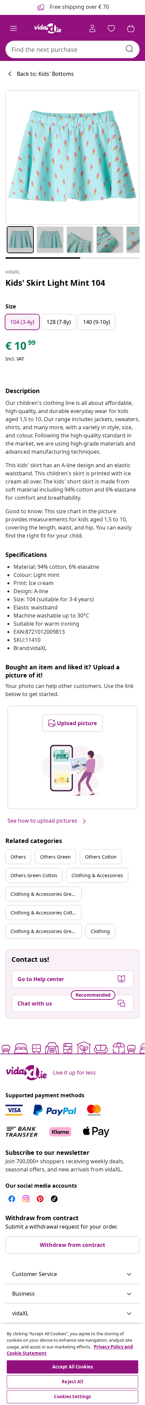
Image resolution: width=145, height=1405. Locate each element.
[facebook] (11, 1198)
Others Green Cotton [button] (33, 875)
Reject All (72, 1382)
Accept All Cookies (72, 1367)
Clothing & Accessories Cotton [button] (44, 912)
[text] (20, 347)
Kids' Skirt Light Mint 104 (55, 282)
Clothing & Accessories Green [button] (43, 894)
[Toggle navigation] (13, 28)
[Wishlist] (111, 28)
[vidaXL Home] (47, 28)
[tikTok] (54, 1198)
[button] (72, 1274)
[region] (72, 1364)
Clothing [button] (100, 931)
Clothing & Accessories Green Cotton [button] (45, 931)
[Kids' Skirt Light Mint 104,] (72, 157)
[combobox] (72, 49)
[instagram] (26, 1198)
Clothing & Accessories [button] (97, 875)
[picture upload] (72, 770)
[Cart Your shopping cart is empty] (130, 28)
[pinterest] (40, 1198)
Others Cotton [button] (101, 856)
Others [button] (18, 856)
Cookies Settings (72, 1396)
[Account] (92, 28)
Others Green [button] (55, 856)
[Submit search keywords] (129, 48)
